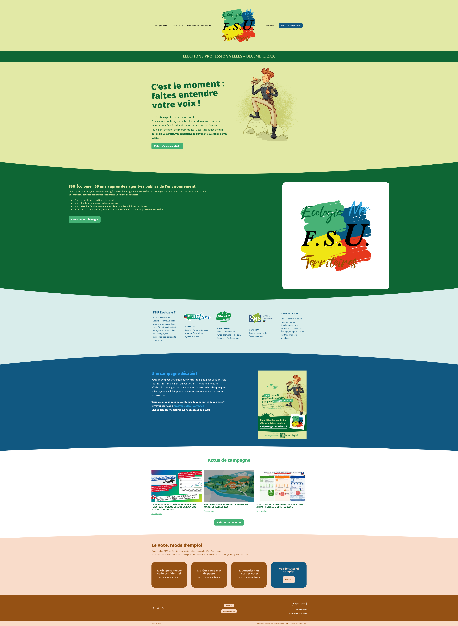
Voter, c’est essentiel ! (167, 146)
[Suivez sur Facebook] (153, 608)
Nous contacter (229, 611)
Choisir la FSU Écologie (84, 219)
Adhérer (229, 605)
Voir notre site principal (290, 25)
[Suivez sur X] (158, 608)
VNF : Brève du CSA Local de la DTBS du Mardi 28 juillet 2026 (227, 505)
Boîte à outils (300, 604)
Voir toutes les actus (229, 522)
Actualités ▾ (271, 25)
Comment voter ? (178, 25)
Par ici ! (289, 579)
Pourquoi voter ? (161, 25)
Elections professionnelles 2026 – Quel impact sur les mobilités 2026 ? (279, 505)
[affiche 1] (282, 438)
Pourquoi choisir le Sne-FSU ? (199, 25)
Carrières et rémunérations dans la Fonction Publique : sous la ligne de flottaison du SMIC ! (173, 507)
